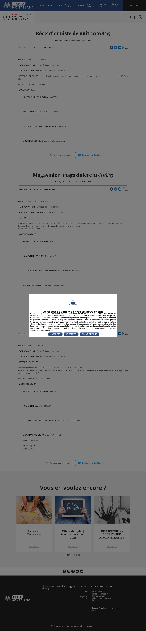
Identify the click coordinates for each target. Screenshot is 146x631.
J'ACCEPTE (55, 334)
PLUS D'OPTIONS (89, 334)
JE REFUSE (71, 334)
